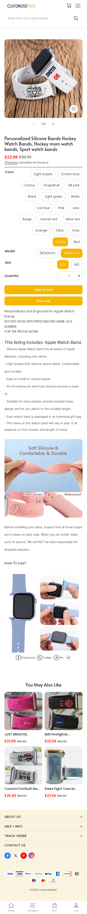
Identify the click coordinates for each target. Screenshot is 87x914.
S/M (63, 264)
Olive (60, 230)
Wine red (73, 219)
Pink (61, 208)
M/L (77, 264)
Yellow (60, 242)
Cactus (29, 185)
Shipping (11, 162)
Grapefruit (52, 185)
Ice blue (43, 208)
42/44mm (72, 253)
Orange (41, 230)
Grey (76, 230)
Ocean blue (70, 174)
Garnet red (48, 219)
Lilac (76, 208)
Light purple (43, 174)
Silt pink (74, 185)
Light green (53, 196)
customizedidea (48, 890)
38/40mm (47, 253)
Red (77, 242)
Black (32, 196)
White (75, 196)
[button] (78, 5)
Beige (27, 219)
